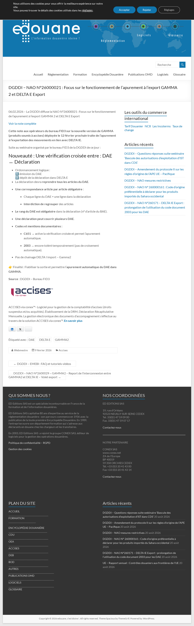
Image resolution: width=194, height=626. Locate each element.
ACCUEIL (14, 511)
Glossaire (179, 74)
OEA (11, 541)
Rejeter (147, 9)
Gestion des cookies (20, 449)
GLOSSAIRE (15, 589)
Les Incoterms (162, 126)
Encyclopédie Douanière (107, 74)
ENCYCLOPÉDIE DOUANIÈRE (26, 527)
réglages (87, 10)
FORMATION (16, 518)
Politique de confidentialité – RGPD (29, 442)
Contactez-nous (112, 427)
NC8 (148, 126)
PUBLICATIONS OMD (21, 575)
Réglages (169, 9)
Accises (63, 350)
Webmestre (21, 350)
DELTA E (44, 339)
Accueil (38, 74)
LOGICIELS (15, 582)
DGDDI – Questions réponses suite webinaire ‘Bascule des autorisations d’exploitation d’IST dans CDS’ (154, 158)
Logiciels (162, 74)
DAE (32, 339)
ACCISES (14, 548)
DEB (11, 555)
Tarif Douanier (133, 126)
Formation (80, 74)
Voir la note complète (22, 123)
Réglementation (58, 74)
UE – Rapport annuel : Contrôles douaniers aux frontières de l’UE (141, 563)
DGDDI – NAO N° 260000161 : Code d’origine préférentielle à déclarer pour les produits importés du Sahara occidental (154, 191)
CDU (11, 534)
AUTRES (13, 568)
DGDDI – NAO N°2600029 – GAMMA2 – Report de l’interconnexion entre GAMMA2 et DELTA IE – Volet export (60, 375)
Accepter (124, 9)
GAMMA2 (62, 339)
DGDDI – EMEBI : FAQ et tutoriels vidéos (42, 363)
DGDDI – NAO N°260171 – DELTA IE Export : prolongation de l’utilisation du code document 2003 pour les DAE (154, 207)
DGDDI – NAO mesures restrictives (147, 180)
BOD (11, 562)
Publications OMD (140, 74)
